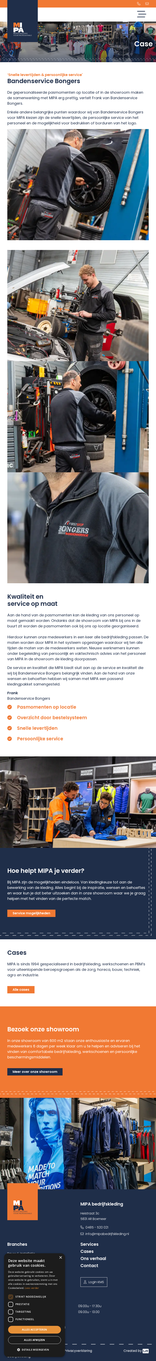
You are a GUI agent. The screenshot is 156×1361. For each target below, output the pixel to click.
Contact (89, 1266)
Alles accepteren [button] (34, 1329)
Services (89, 1244)
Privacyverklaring (78, 1350)
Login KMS (96, 1282)
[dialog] (34, 1305)
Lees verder (32, 1288)
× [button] (60, 1257)
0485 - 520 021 (96, 1227)
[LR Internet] (146, 1350)
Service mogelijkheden (31, 913)
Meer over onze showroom (35, 1071)
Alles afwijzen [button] (34, 1340)
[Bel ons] (138, 3)
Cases (87, 1251)
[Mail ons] (147, 3)
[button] (34, 1350)
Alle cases (21, 989)
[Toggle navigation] (142, 14)
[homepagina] (41, 1201)
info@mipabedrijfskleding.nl (107, 1234)
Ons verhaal (93, 1258)
